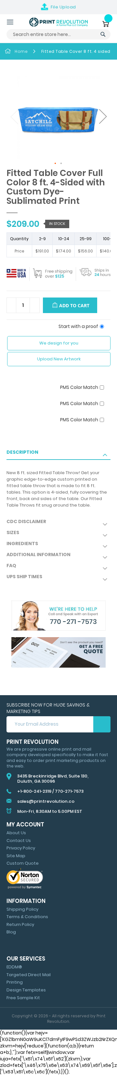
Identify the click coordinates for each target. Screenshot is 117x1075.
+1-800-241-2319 (34, 791)
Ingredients (22, 543)
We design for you (58, 343)
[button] (102, 117)
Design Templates (26, 990)
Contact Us (18, 840)
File (63, 7)
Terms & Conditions (27, 917)
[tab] (58, 454)
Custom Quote (22, 863)
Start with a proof (78, 326)
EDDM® (14, 967)
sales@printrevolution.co (45, 801)
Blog (11, 932)
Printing (14, 982)
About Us (16, 833)
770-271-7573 (69, 791)
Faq (11, 565)
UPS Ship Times (24, 576)
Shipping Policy (22, 909)
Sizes (12, 532)
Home (21, 51)
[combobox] (58, 34)
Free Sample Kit (23, 998)
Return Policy (20, 924)
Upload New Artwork (59, 359)
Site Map (15, 856)
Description (22, 452)
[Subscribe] (101, 724)
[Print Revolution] (58, 22)
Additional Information (38, 554)
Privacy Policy (20, 848)
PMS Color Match (79, 387)
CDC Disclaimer (26, 521)
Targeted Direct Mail (28, 975)
